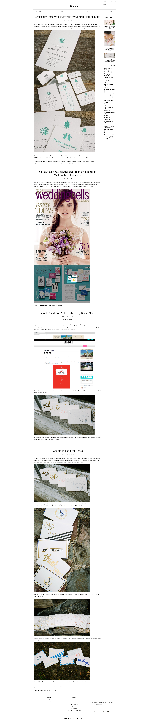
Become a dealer (47, 702)
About (63, 11)
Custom (38, 11)
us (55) (106, 139)
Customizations (38, 161)
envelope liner (56, 161)
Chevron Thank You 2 (82, 638)
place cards (37, 163)
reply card (44, 163)
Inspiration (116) (108, 97)
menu (83, 161)
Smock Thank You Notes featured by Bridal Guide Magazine (68, 314)
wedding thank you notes (73, 163)
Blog (112, 11)
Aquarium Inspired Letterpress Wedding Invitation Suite (67, 16)
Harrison (63, 161)
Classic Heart (70, 505)
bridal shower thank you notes (88, 437)
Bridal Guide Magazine (59, 324)
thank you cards (51, 163)
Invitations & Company (86, 157)
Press (36, 305)
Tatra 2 (92, 638)
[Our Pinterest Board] (95, 711)
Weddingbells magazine (87, 182)
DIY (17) (106, 87)
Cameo (99, 638)
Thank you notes (40, 325)
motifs (86, 24)
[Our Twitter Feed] (105, 711)
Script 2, (87, 390)
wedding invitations (61, 163)
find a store (102, 698)
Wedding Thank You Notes (68, 450)
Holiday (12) (107, 95)
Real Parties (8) (108, 116)
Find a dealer (47, 700)
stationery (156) (108, 137)
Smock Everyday (39, 690)
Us (74, 700)
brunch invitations (47, 161)
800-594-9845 (74, 708)
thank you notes (63, 462)
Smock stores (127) (109, 135)
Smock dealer (94, 685)
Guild (60, 681)
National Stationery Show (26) (108, 104)
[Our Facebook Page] (100, 711)
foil (39, 443)
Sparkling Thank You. (39, 640)
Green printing (74, 704)
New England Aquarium (72, 24)
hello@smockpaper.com (74, 710)
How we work (74, 702)
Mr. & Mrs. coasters (52, 182)
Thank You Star (92, 594)
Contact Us (113, 1)
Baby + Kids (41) (108, 72)
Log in (105, 1)
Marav (88, 638)
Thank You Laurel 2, (78, 594)
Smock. (74, 6)
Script (83, 681)
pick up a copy (87, 186)
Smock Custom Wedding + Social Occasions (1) (109, 126)
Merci (95, 638)
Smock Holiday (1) (109, 133)
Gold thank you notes (65, 182)
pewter (92, 161)
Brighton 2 (85, 594)
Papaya (78, 681)
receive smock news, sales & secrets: (101, 702)
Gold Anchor (40, 596)
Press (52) (107, 110)
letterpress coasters (43, 305)
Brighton (69, 681)
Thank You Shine (43, 392)
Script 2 (57, 505)
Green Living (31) (109, 93)
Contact (74, 706)
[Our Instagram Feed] (109, 711)
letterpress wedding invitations (73, 161)
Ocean (87, 161)
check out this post (59, 437)
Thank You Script (93, 390)
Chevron (64, 681)
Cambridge (74, 681)
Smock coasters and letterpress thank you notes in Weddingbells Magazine (67, 173)
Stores (88, 11)
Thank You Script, (63, 505)
